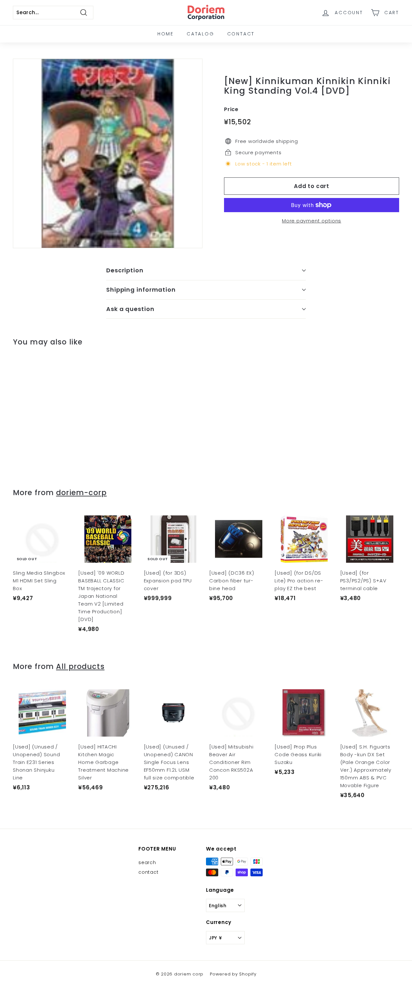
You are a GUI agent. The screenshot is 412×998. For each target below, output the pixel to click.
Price (231, 109)
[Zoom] (107, 153)
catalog (200, 34)
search (147, 862)
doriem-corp (81, 492)
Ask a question (130, 309)
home (165, 34)
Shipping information (141, 290)
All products (80, 666)
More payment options (311, 220)
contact (241, 34)
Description (125, 270)
